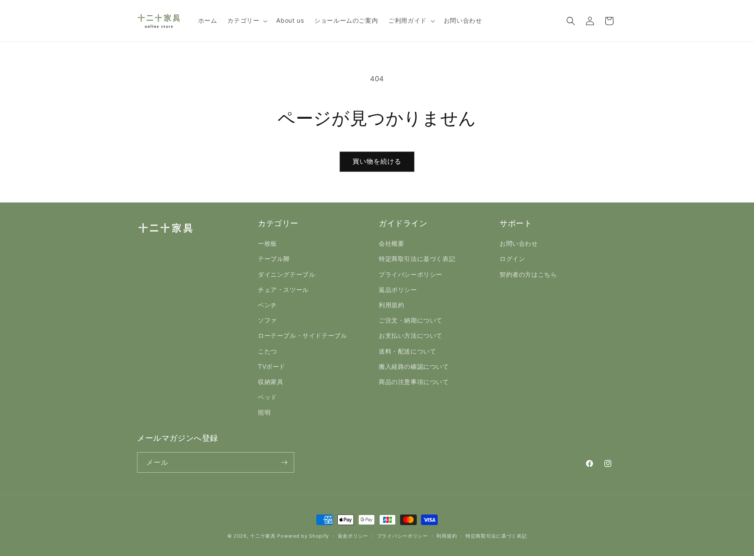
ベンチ (267, 305)
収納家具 (270, 381)
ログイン (512, 258)
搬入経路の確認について (414, 366)
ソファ (267, 320)
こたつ (267, 351)
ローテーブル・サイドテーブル (302, 335)
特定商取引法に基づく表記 (417, 258)
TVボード (271, 366)
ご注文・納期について (410, 320)
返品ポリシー (398, 289)
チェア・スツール (283, 289)
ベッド (267, 397)
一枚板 (267, 243)
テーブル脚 (274, 258)
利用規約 (391, 305)
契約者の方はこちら (528, 274)
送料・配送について (407, 351)
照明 (264, 412)
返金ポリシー (353, 536)
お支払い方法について (410, 335)
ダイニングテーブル (286, 274)
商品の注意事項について (414, 381)
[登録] (284, 462)
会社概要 (391, 243)
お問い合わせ (519, 243)
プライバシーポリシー (410, 274)
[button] (246, 20)
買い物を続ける (377, 161)
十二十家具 (263, 536)
